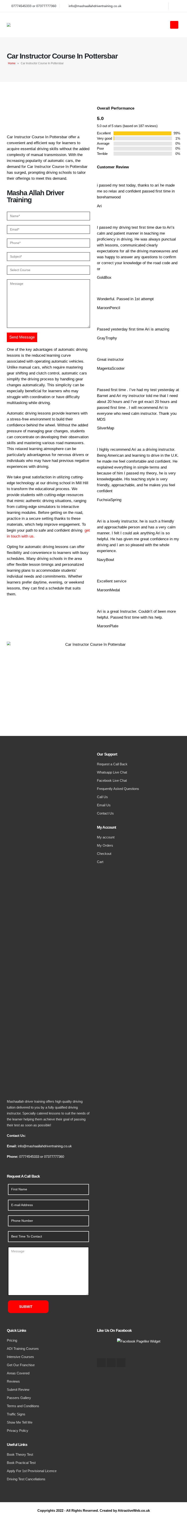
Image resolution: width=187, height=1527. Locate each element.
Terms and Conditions (23, 1406)
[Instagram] (175, 6)
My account (105, 837)
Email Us (104, 805)
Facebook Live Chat (112, 780)
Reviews (13, 1381)
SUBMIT (25, 1307)
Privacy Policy (17, 1430)
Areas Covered (18, 1373)
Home (12, 63)
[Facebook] (161, 6)
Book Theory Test (20, 1454)
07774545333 (29, 1156)
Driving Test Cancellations (26, 1479)
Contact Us (105, 813)
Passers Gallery (19, 1398)
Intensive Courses (20, 1357)
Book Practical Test (21, 1463)
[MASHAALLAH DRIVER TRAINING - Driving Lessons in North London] (25, 25)
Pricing (12, 1340)
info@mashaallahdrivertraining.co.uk (45, 1146)
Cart (100, 862)
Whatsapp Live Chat (112, 772)
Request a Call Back (112, 764)
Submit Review (18, 1389)
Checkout (104, 854)
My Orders (105, 845)
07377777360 (54, 1156)
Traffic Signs (16, 1414)
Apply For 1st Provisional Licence (32, 1471)
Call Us (102, 797)
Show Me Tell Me (19, 1422)
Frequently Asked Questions (118, 789)
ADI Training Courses (23, 1348)
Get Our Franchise (21, 1365)
